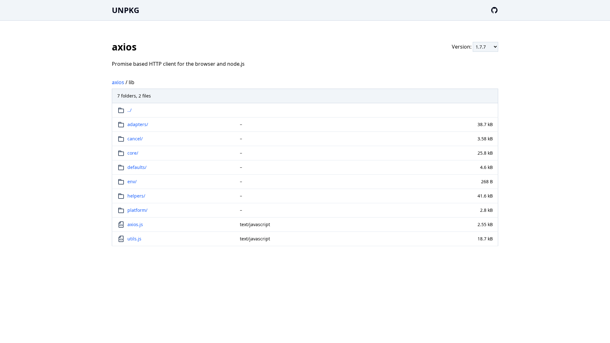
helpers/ (136, 196)
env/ (132, 181)
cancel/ (135, 139)
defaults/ (136, 167)
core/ (132, 153)
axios (118, 82)
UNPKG (125, 10)
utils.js (134, 239)
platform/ (137, 210)
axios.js (135, 224)
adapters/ (137, 124)
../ (129, 110)
